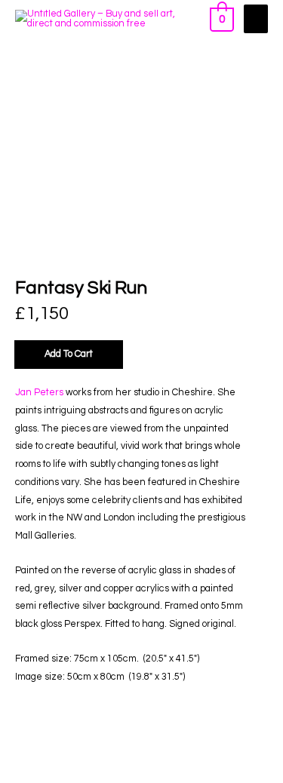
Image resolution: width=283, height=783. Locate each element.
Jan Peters (39, 393)
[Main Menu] (256, 19)
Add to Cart (69, 354)
